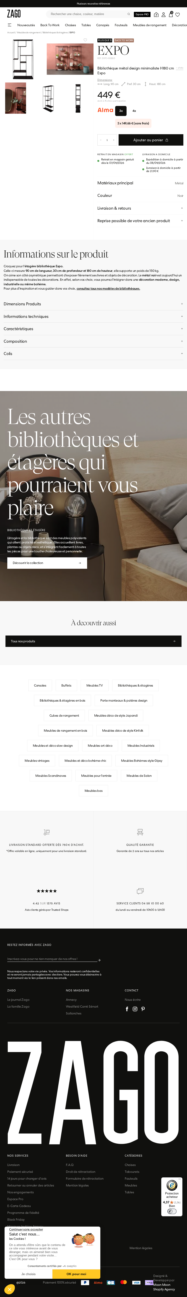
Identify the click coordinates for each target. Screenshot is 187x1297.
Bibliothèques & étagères (55, 32)
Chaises (70, 25)
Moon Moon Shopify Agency (164, 1287)
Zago (11, 990)
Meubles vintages (37, 761)
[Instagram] (135, 1010)
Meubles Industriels (140, 746)
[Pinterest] (143, 1010)
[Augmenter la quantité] (114, 139)
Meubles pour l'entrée (96, 776)
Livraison (13, 1164)
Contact (132, 990)
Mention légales (77, 1185)
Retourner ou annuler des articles (30, 1185)
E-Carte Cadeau (19, 1205)
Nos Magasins (77, 990)
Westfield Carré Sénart (82, 1006)
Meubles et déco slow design (53, 746)
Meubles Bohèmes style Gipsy (141, 761)
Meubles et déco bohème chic (85, 761)
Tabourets (132, 1171)
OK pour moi (76, 1274)
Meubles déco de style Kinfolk (122, 730)
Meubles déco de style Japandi (116, 715)
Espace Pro (15, 1199)
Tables (86, 25)
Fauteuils (121, 25)
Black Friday (16, 1219)
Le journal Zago (18, 999)
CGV (79, 1248)
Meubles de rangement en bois (65, 730)
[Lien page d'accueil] (14, 14)
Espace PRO (142, 14)
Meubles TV (94, 685)
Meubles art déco (100, 746)
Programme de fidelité (23, 1212)
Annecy (71, 999)
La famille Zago (18, 1006)
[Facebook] (127, 1010)
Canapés (102, 25)
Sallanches (73, 1013)
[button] (9, 1289)
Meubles (131, 1185)
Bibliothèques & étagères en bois (62, 700)
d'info (180, 67)
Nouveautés (26, 25)
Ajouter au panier (148, 140)
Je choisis (28, 1274)
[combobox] (90, 14)
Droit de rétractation (80, 1171)
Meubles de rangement (149, 25)
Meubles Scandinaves (50, 776)
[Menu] (179, 1180)
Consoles (40, 685)
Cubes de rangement (64, 715)
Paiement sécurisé (20, 1171)
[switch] (172, 1211)
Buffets (66, 685)
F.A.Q (69, 1164)
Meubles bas (94, 791)
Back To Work (50, 25)
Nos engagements (20, 1192)
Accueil (12, 32)
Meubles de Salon (139, 776)
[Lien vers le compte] (155, 14)
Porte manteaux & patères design (123, 700)
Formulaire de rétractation (84, 1178)
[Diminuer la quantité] (101, 139)
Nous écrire (133, 999)
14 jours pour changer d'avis (27, 1178)
